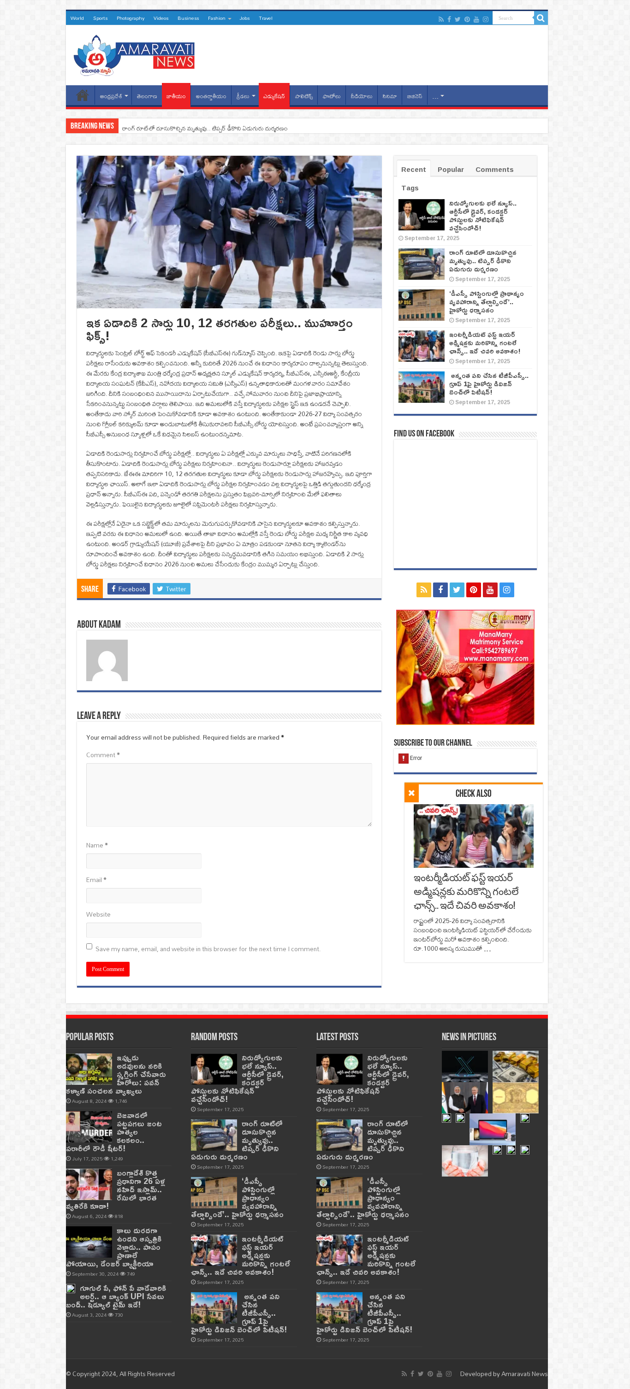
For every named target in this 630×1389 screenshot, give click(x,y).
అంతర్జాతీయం (211, 96)
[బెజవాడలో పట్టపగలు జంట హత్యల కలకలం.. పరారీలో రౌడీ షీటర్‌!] (89, 1126)
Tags (410, 187)
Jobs (244, 18)
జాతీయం (176, 96)
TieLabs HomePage (83, 95)
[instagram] (485, 19)
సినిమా (390, 96)
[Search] (541, 18)
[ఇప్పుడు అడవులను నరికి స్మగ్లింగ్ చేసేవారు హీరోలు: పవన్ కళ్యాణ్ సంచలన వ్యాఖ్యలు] (89, 1069)
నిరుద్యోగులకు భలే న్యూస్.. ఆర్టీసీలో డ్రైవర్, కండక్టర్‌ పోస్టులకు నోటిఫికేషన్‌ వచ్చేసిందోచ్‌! (483, 215)
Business (188, 18)
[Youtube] (476, 19)
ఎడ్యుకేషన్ (274, 96)
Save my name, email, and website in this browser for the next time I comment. (208, 948)
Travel (266, 18)
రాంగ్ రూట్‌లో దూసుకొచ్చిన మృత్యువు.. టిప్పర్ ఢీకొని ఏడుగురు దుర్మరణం (205, 128)
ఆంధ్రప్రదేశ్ (111, 96)
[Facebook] (449, 19)
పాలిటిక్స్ (304, 96)
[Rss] (441, 19)
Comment (103, 754)
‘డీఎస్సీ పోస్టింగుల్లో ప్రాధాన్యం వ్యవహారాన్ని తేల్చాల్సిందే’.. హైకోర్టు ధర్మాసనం (486, 302)
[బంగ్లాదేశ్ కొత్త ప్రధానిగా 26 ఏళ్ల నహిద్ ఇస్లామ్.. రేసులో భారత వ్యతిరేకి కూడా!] (89, 1184)
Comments (494, 169)
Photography (130, 18)
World (77, 18)
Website (98, 914)
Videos (161, 18)
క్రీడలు (243, 96)
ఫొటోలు (332, 96)
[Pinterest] (467, 19)
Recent (413, 169)
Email (96, 879)
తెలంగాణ (147, 96)
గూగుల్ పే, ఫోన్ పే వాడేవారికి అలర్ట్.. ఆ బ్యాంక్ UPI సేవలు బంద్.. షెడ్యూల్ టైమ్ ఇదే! (116, 1296)
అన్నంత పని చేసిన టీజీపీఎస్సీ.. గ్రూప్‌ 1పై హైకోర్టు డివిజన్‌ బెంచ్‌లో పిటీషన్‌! (489, 384)
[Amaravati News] (137, 53)
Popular (451, 169)
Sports (100, 18)
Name (97, 845)
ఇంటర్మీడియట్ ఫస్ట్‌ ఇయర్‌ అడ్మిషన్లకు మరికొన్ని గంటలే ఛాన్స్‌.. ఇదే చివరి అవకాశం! (466, 892)
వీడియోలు (362, 96)
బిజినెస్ (414, 96)
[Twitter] (458, 19)
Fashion (217, 18)
